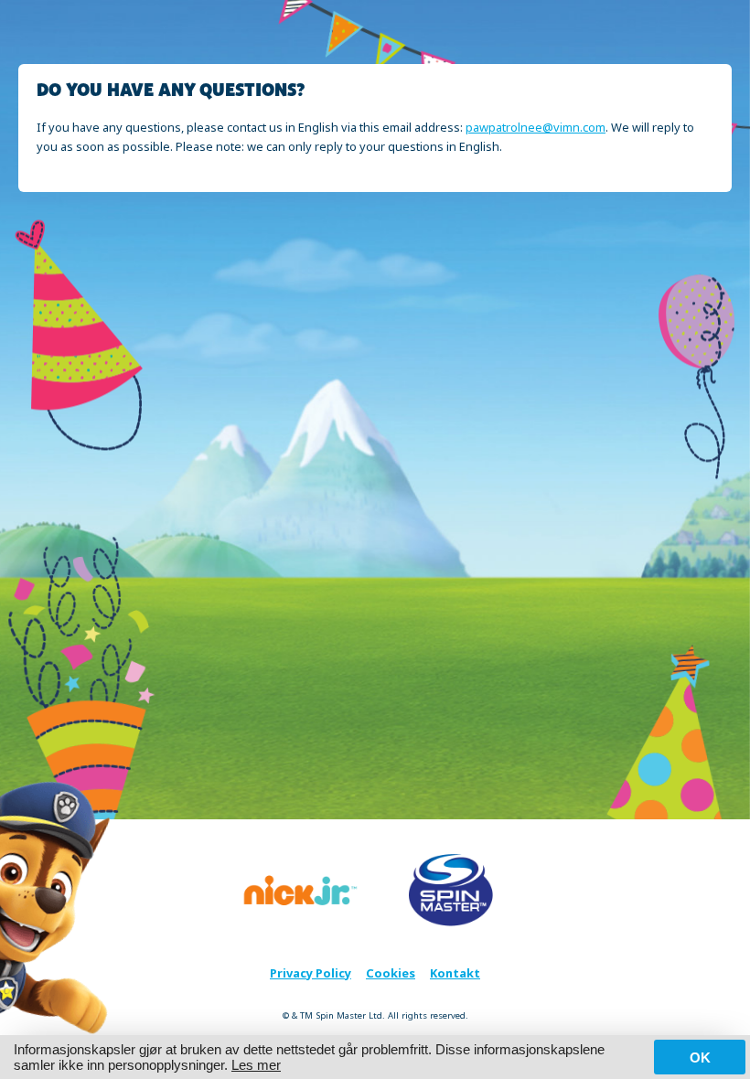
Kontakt (455, 973)
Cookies (390, 973)
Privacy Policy (310, 973)
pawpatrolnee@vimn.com (535, 127)
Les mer (256, 1065)
